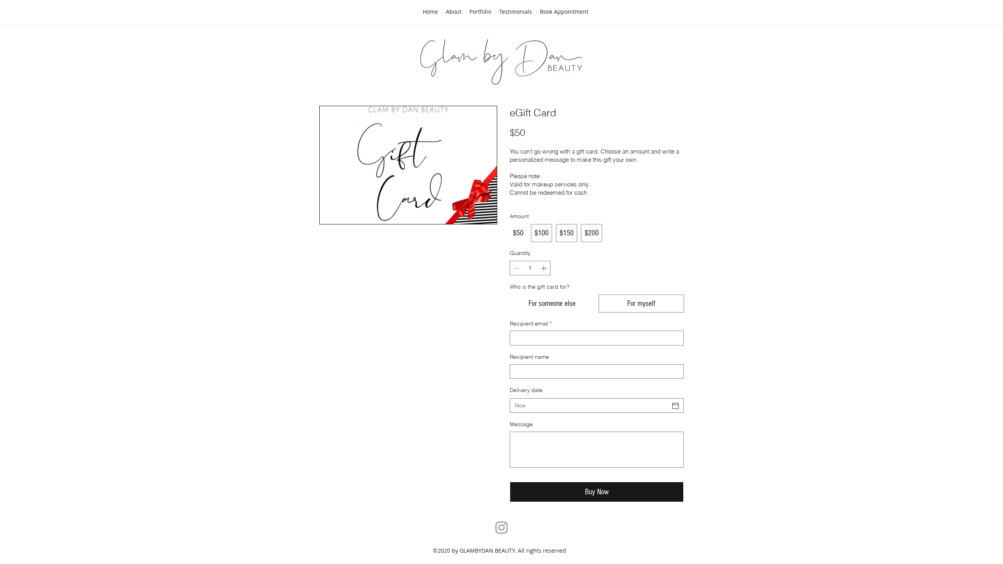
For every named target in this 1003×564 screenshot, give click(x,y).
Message (521, 424)
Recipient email (531, 323)
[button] (480, 12)
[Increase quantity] (544, 268)
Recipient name (529, 356)
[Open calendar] (675, 405)
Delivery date (526, 390)
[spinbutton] (530, 268)
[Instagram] (501, 527)
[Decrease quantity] (516, 268)
